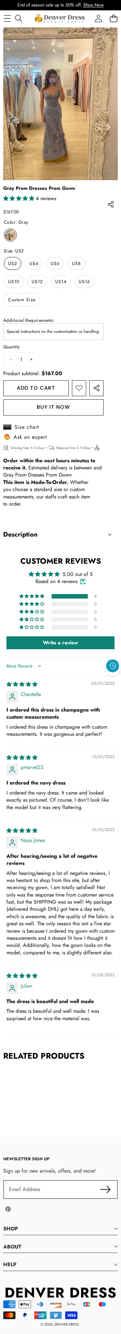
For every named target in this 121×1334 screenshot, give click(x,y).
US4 (33, 263)
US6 (55, 263)
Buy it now (53, 407)
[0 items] (113, 18)
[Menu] (7, 18)
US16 (84, 281)
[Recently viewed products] (112, 666)
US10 (13, 281)
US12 (37, 281)
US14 (60, 281)
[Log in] (98, 18)
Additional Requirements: (29, 320)
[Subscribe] (105, 1189)
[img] (21, 684)
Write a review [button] (60, 642)
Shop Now (93, 5)
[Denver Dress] (60, 18)
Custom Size (21, 299)
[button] (112, 680)
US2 (12, 263)
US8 (76, 263)
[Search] (18, 18)
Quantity (11, 347)
